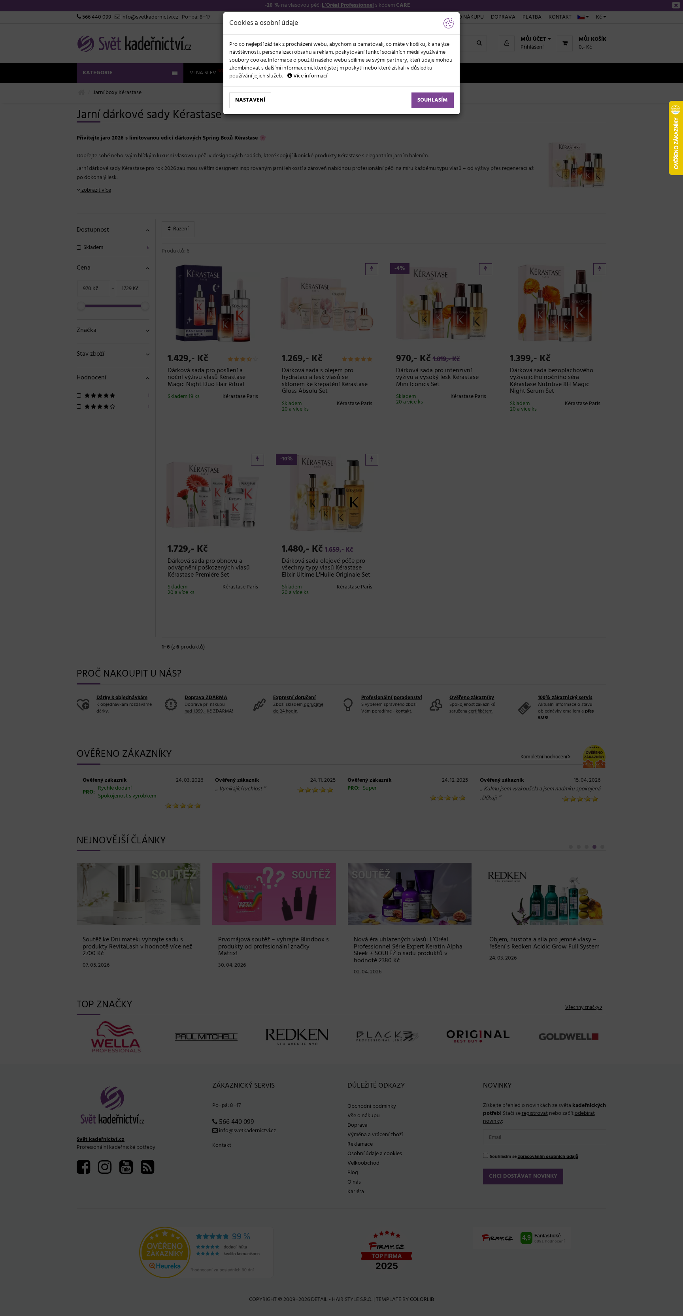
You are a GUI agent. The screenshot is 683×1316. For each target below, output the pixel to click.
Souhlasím (432, 100)
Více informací (309, 76)
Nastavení (250, 100)
